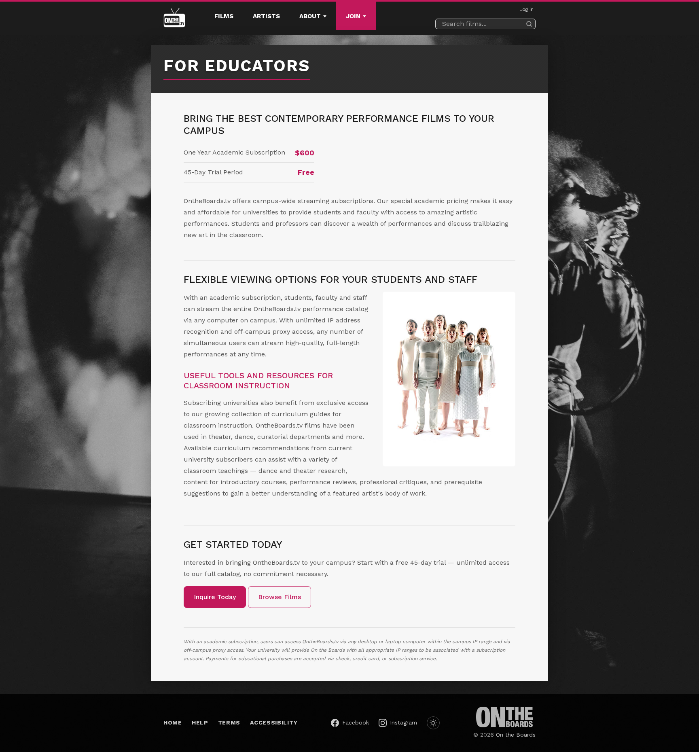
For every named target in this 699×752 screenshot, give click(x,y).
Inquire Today (215, 597)
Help (200, 722)
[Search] (529, 24)
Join (353, 16)
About (310, 16)
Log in (526, 9)
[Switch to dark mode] (433, 722)
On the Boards (516, 734)
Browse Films (279, 597)
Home (172, 722)
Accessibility (273, 722)
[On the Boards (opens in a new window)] (504, 717)
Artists (266, 16)
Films (223, 16)
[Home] (174, 18)
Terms (229, 722)
